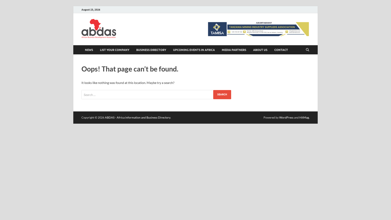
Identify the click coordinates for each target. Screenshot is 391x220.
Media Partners (234, 50)
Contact (281, 50)
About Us (260, 50)
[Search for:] (156, 94)
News (89, 50)
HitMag (304, 117)
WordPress (286, 117)
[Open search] (307, 50)
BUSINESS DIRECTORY (151, 50)
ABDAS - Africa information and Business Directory (137, 117)
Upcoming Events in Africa (194, 50)
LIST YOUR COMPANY (114, 50)
